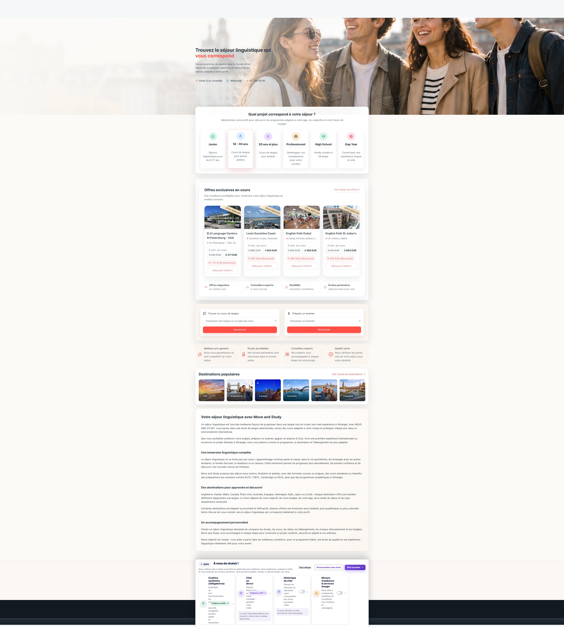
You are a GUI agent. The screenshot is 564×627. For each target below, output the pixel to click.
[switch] (302, 591)
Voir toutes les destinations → (348, 374)
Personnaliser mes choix (329, 567)
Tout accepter (353, 567)
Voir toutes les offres (347, 189)
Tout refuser (305, 567)
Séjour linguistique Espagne (353, 396)
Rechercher (240, 329)
